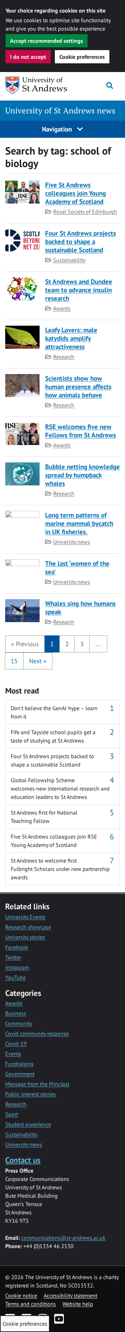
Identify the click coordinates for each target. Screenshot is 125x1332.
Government (19, 1073)
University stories (25, 937)
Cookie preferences (82, 56)
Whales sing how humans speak (80, 607)
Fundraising (19, 1063)
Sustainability (69, 259)
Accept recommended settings (46, 40)
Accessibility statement (70, 1295)
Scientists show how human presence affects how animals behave (78, 386)
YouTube (15, 977)
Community (18, 1023)
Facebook (16, 947)
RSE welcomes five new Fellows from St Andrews (80, 430)
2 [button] (67, 644)
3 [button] (82, 644)
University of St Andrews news (60, 110)
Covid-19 (16, 1043)
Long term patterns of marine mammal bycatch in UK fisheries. (79, 523)
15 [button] (14, 661)
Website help (77, 1303)
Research (63, 356)
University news (71, 541)
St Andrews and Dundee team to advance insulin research (78, 289)
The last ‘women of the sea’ (77, 567)
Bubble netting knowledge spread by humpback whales (82, 474)
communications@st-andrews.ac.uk (63, 1237)
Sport (11, 1114)
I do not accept (28, 56)
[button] (25, 643)
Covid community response (37, 1033)
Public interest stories (30, 1094)
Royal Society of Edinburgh (85, 211)
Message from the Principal (37, 1083)
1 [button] (52, 644)
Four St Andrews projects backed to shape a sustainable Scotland (80, 241)
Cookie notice (21, 1295)
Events (13, 1053)
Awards (61, 308)
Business (15, 1013)
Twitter (13, 957)
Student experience (28, 1124)
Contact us (23, 1160)
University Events (25, 916)
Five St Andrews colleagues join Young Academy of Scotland (75, 193)
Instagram (17, 967)
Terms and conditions (30, 1303)
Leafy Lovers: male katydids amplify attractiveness (71, 338)
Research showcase (28, 926)
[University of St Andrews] (36, 85)
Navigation (58, 129)
